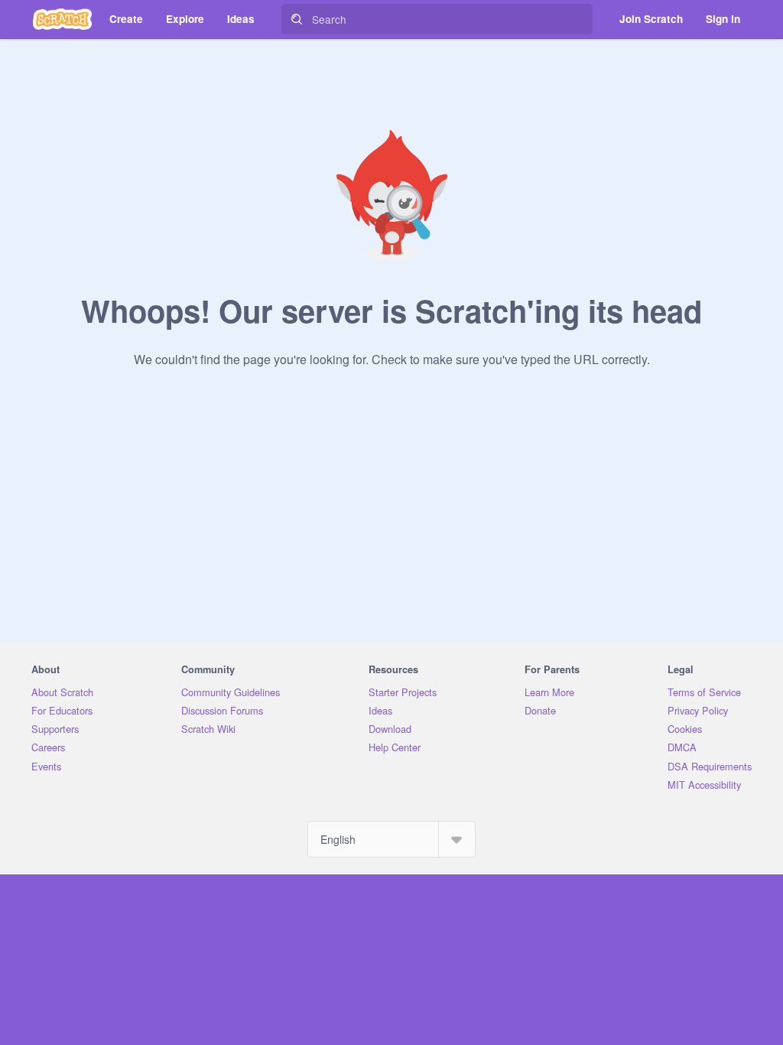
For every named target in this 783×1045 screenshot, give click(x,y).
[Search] (296, 19)
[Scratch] (62, 19)
